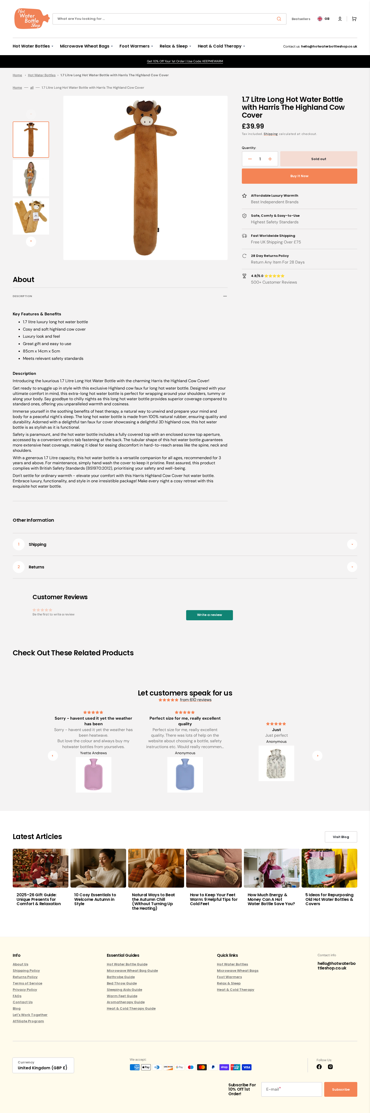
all (32, 88)
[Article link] (40, 883)
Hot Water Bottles (42, 75)
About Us (20, 964)
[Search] (280, 18)
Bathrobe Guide (121, 977)
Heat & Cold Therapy (235, 989)
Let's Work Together (30, 1014)
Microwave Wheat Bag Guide (132, 970)
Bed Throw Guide (122, 983)
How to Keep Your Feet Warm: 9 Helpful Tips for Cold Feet (214, 899)
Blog (17, 1008)
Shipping (271, 134)
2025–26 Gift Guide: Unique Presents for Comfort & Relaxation (39, 899)
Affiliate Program (28, 1021)
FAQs (17, 996)
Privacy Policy (25, 989)
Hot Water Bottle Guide (127, 964)
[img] (169, 700)
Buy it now (299, 176)
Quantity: (249, 148)
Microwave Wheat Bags (237, 970)
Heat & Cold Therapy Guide (131, 1008)
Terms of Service (27, 983)
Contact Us (23, 1002)
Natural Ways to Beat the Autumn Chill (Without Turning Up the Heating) (153, 901)
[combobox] (169, 19)
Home (17, 75)
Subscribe (341, 1089)
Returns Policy (25, 977)
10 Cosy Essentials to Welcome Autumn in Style (95, 899)
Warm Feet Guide (122, 996)
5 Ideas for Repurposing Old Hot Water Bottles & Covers (329, 899)
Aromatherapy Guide (126, 1002)
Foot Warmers (229, 977)
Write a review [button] (209, 614)
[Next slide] (31, 242)
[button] (340, 18)
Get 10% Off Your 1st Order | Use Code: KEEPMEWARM (185, 61)
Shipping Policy (26, 970)
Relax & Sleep (229, 983)
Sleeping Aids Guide (124, 989)
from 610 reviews (196, 699)
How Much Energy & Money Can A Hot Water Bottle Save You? (271, 899)
